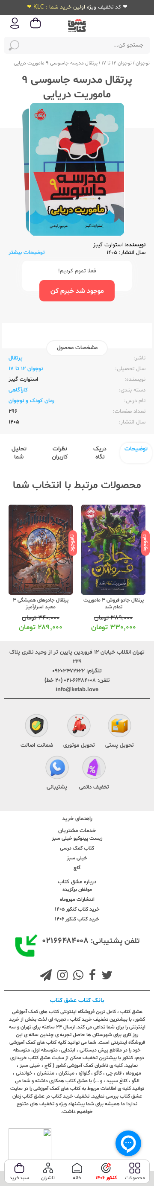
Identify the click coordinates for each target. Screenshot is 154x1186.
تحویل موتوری (79, 745)
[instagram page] (61, 976)
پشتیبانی (57, 787)
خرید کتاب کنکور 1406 (77, 919)
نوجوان (143, 63)
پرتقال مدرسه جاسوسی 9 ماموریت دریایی (56, 63)
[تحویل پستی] (119, 726)
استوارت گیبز (108, 245)
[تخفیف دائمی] (94, 768)
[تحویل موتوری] (79, 726)
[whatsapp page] (76, 976)
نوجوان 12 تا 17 (116, 63)
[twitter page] (105, 976)
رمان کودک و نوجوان (31, 401)
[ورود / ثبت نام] (15, 28)
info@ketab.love (77, 690)
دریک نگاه (100, 453)
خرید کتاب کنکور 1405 (77, 909)
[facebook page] (91, 976)
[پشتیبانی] (57, 768)
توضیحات (136, 449)
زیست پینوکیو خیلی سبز (77, 838)
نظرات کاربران (60, 453)
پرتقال (16, 358)
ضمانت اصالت (37, 745)
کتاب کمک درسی (77, 848)
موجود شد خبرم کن (77, 291)
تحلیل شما (19, 453)
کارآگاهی (18, 390)
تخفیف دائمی (94, 787)
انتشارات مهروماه (77, 899)
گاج (77, 868)
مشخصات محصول (77, 348)
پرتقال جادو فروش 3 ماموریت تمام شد (113, 604)
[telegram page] (46, 976)
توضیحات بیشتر (27, 253)
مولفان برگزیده (77, 889)
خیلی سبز (77, 858)
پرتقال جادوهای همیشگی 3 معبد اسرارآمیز (40, 604)
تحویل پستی (119, 745)
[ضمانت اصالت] (36, 726)
